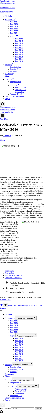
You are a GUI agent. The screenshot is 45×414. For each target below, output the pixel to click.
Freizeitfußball (20, 90)
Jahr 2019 (19, 41)
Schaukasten (10, 318)
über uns (8, 380)
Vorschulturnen (21, 87)
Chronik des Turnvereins (14, 96)
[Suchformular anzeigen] (2, 104)
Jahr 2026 (14, 22)
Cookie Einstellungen (13, 277)
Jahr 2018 (19, 43)
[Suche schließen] (2, 405)
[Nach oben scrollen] (1, 305)
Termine (13, 71)
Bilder (2, 140)
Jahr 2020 (19, 39)
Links (7, 76)
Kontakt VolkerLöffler (14, 275)
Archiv (13, 336)
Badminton (19, 92)
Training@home (16, 69)
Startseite (8, 16)
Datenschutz (10, 273)
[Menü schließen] (1, 310)
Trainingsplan (15, 67)
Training (8, 365)
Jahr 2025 (14, 24)
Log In (7, 99)
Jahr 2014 (19, 52)
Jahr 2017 (19, 45)
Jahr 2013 (19, 54)
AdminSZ (7, 136)
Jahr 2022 (14, 31)
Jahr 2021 (14, 33)
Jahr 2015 (19, 50)
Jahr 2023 (14, 28)
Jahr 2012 (19, 57)
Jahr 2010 (19, 61)
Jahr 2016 (19, 48)
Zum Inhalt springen (8, 1)
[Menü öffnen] (2, 115)
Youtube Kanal (16, 94)
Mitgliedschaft (15, 82)
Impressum (9, 271)
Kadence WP (5, 299)
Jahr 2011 (19, 59)
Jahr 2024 (14, 26)
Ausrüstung (9, 74)
